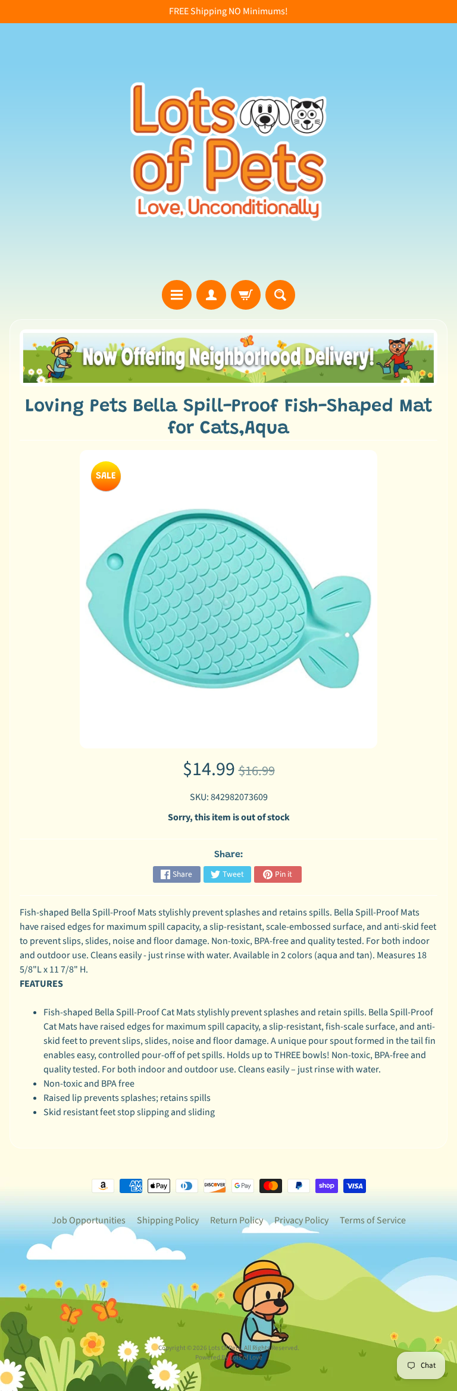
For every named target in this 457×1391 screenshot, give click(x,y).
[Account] (211, 295)
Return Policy (236, 1220)
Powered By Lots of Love (228, 1357)
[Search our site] (280, 295)
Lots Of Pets (224, 1347)
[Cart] (246, 295)
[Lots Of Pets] (228, 151)
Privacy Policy (301, 1220)
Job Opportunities (89, 1220)
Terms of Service (373, 1220)
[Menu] (177, 295)
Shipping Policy (168, 1220)
